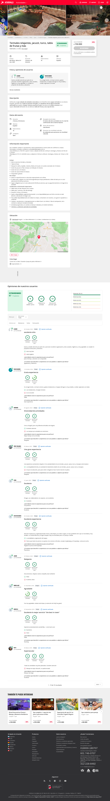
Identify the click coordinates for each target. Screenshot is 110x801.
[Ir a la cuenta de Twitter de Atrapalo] (50, 781)
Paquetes (34, 741)
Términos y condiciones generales (64, 741)
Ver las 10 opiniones (15, 89)
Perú (11, 750)
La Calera (26, 37)
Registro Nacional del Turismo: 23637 (44, 797)
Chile (11, 738)
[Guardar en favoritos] (101, 7)
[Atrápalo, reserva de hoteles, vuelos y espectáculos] (7, 2)
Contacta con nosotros (85, 741)
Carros (33, 747)
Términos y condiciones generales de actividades (24, 207)
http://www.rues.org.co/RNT (94, 797)
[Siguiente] (107, 20)
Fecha (28, 323)
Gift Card (34, 755)
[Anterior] (3, 20)
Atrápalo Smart (35, 760)
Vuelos (33, 737)
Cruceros (34, 745)
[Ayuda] (101, 2)
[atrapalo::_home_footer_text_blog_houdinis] (45, 781)
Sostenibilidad (59, 751)
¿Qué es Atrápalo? (60, 737)
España (12, 742)
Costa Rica (12, 740)
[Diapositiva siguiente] (101, 711)
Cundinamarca (18, 37)
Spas (35, 37)
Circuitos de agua (42, 37)
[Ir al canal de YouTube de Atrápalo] (65, 781)
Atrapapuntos (35, 753)
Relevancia (21, 323)
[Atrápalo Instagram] (60, 781)
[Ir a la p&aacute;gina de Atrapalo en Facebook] (55, 781)
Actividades (10, 37)
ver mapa (24, 48)
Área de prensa (60, 739)
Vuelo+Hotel (35, 743)
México (11, 746)
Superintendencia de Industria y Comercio (66, 747)
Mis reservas (83, 737)
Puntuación (36, 323)
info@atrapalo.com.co (89, 766)
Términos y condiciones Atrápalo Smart (65, 743)
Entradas (34, 749)
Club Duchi (15, 219)
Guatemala (12, 744)
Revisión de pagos (84, 743)
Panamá (12, 748)
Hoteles (34, 739)
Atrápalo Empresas (36, 757)
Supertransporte (60, 749)
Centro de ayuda (84, 739)
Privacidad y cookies (61, 745)
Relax (31, 37)
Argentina (12, 736)
